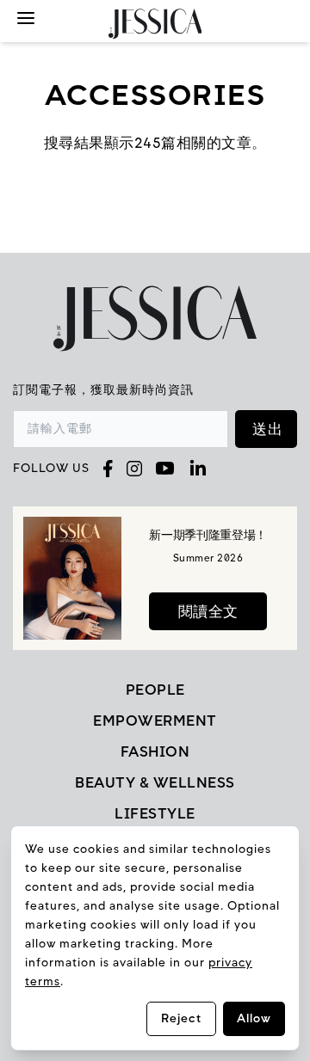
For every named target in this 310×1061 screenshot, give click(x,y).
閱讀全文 (208, 611)
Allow (254, 1018)
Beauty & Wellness (155, 782)
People (155, 689)
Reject (181, 1018)
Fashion (155, 751)
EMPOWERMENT (155, 720)
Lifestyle (155, 813)
